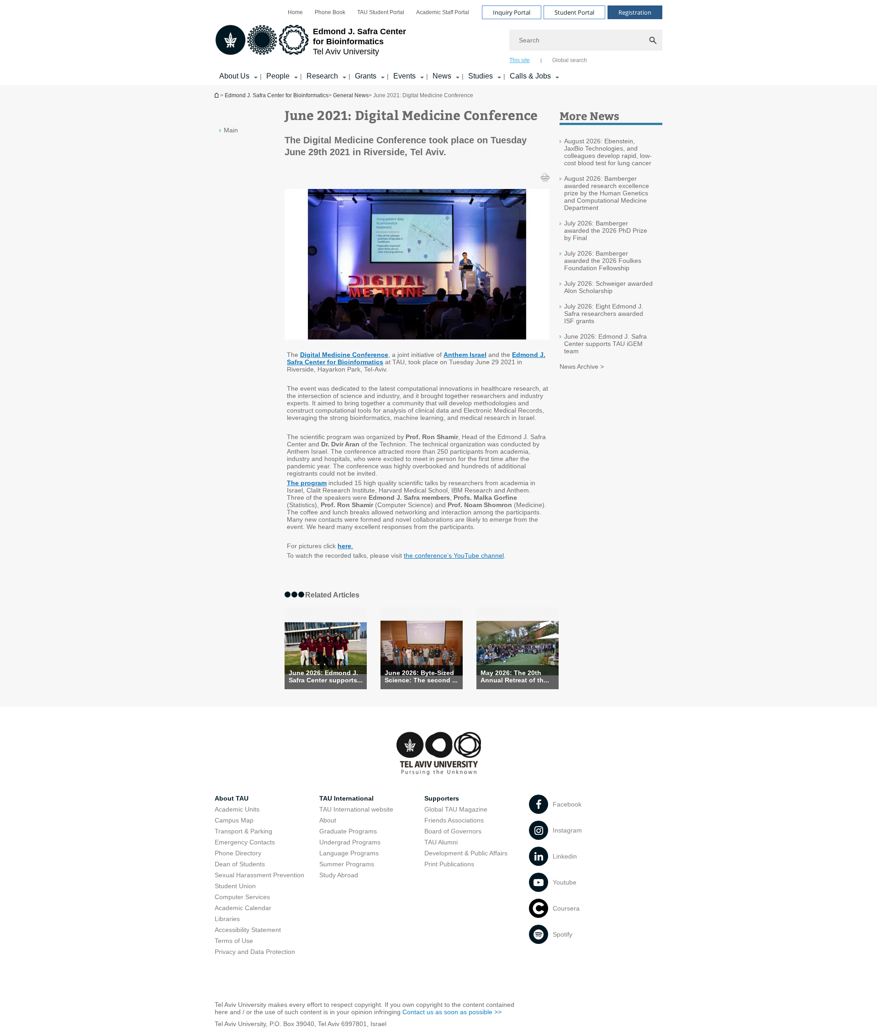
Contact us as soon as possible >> (452, 1012)
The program (307, 483)
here (344, 546)
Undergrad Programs (349, 842)
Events (404, 76)
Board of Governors (452, 831)
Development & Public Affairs (465, 853)
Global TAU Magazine (455, 809)
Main (231, 130)
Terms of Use (234, 940)
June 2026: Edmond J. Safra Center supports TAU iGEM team (605, 344)
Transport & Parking (243, 831)
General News (351, 95)
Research (322, 76)
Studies (480, 76)
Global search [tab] (569, 60)
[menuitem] (295, 12)
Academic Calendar (243, 908)
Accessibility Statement (248, 929)
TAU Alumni (441, 842)
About (327, 820)
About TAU (231, 798)
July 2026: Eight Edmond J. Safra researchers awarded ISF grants (603, 314)
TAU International (346, 798)
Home (295, 12)
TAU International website (356, 809)
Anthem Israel (465, 354)
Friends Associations (454, 820)
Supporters (441, 798)
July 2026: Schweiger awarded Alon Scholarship (608, 287)
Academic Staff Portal (442, 12)
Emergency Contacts (245, 842)
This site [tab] (519, 60)
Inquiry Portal (511, 12)
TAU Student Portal (380, 12)
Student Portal (574, 12)
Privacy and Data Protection (255, 951)
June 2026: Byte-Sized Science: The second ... (421, 676)
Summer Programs (346, 864)
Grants (365, 76)
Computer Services (242, 897)
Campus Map (234, 820)
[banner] (438, 42)
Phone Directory (238, 853)
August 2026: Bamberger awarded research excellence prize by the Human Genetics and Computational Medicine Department (606, 193)
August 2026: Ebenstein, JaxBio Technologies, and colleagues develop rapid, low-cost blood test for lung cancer (608, 152)
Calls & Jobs (530, 76)
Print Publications (449, 864)
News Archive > (582, 366)
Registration (634, 12)
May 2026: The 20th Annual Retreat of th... (515, 676)
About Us (234, 76)
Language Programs (349, 853)
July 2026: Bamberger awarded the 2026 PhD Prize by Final (605, 230)
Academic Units (237, 809)
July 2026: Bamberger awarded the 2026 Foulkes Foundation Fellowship (602, 261)
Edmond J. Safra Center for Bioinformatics (217, 95)
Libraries (227, 918)
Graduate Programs (348, 831)
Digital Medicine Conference (344, 354)
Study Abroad (338, 875)
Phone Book (330, 12)
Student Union (235, 886)
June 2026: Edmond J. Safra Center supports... (326, 676)
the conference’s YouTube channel (454, 555)
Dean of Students (240, 864)
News (442, 76)
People (278, 76)
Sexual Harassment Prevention (259, 875)
